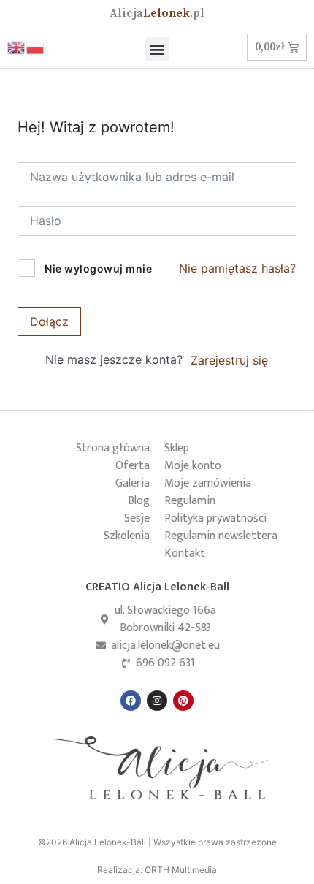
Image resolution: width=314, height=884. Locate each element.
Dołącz (49, 321)
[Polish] (35, 46)
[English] (16, 46)
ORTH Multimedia (181, 869)
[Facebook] (130, 700)
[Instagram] (157, 700)
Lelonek (157, 13)
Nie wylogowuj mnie (98, 268)
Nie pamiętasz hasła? (237, 268)
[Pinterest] (183, 700)
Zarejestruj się (229, 360)
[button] (157, 49)
